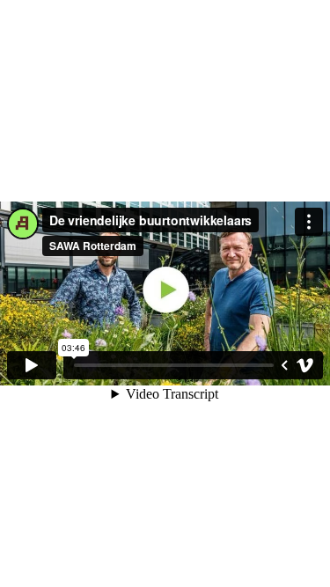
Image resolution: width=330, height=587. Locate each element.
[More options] (309, 222)
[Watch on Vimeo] (305, 365)
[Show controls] (284, 365)
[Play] (31, 365)
